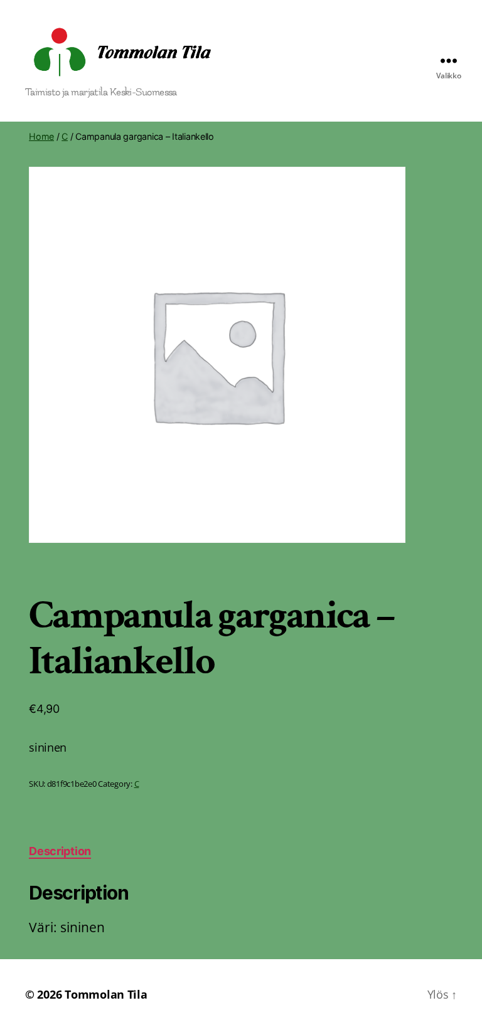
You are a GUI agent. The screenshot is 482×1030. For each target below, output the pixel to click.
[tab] (60, 851)
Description (60, 851)
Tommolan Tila (106, 994)
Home (41, 136)
